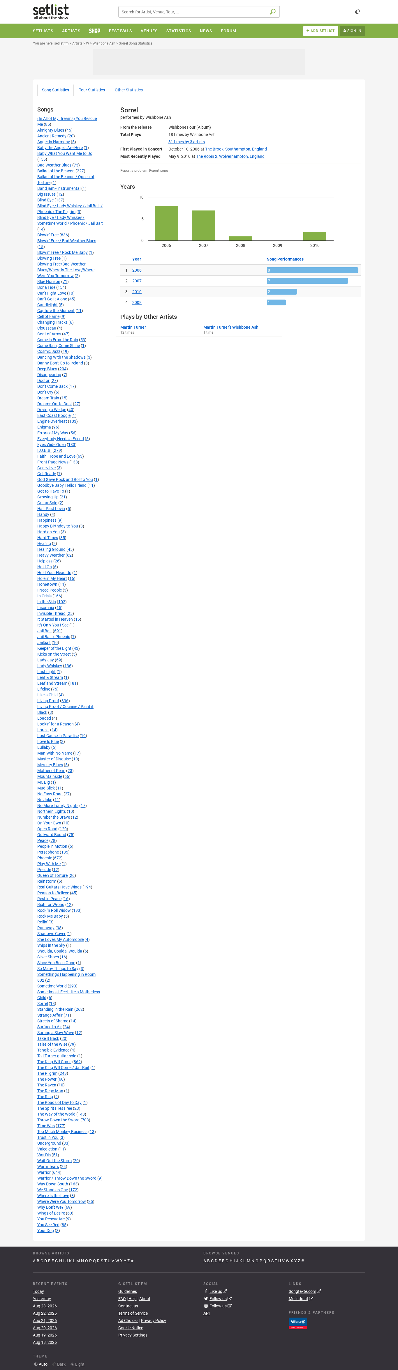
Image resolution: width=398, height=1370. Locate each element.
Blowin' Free (48, 235)
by (186, 141)
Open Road (47, 828)
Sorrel (42, 1003)
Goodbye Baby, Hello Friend (62, 485)
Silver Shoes (48, 957)
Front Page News (52, 462)
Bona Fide (46, 287)
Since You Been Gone (56, 962)
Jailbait (44, 642)
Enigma (44, 427)
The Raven (46, 1085)
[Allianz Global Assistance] (298, 1323)
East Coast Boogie (54, 415)
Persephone (48, 852)
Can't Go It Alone (52, 299)
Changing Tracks (52, 322)
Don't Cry (45, 392)
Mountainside (49, 776)
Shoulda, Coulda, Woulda (59, 951)
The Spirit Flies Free (54, 1108)
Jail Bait (44, 631)
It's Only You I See (52, 625)
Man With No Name (54, 753)
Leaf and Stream (52, 683)
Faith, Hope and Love (56, 456)
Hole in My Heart (52, 578)
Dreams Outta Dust (54, 403)
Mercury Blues (50, 764)
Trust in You (48, 1137)
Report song (158, 171)
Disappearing (49, 374)
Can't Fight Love (51, 293)
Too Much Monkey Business (62, 1131)
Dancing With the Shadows (61, 357)
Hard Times (47, 537)
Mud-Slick (46, 788)
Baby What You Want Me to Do (64, 153)
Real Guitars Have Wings (59, 887)
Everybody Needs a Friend (60, 438)
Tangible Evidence (53, 1050)
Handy (43, 514)
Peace (42, 840)
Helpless (44, 561)
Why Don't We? (50, 1207)
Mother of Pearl (51, 770)
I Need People (49, 590)
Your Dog (45, 1230)
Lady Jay (45, 660)
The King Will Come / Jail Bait (63, 1067)
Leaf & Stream (50, 677)
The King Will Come (54, 1061)
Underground (49, 1143)
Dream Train (48, 398)
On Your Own (49, 823)
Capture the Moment (56, 310)
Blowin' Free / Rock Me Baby (62, 252)
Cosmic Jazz (48, 351)
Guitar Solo (47, 502)
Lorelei (43, 730)
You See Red (48, 1224)
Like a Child (47, 695)
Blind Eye (45, 200)
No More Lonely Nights (57, 805)
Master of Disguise (54, 759)
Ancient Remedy (51, 136)
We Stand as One (52, 1189)
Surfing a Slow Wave (55, 1032)
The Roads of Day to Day (59, 1102)
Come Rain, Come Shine (58, 345)
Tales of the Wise (52, 1044)
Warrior (44, 1172)
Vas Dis (44, 1155)
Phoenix (44, 858)
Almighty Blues (50, 130)
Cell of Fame (48, 316)
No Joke (44, 799)
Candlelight (47, 304)
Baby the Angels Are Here (60, 147)
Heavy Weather (51, 555)
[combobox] (199, 12)
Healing (44, 543)
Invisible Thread (51, 613)
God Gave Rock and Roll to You (65, 479)
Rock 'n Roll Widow (54, 910)
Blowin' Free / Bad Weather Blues (66, 240)
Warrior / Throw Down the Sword (66, 1178)
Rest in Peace (49, 898)
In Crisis (44, 596)
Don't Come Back (52, 386)
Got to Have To (50, 491)
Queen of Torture (52, 875)
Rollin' (42, 922)
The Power (47, 1079)
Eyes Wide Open (51, 444)
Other (129, 90)
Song (55, 90)
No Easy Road (50, 794)
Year (136, 259)
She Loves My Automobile (60, 939)
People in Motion (52, 846)
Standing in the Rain (55, 1009)
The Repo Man (50, 1090)
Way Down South (52, 1184)
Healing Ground (51, 549)
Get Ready (46, 473)
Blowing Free (49, 258)
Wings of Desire (51, 1213)
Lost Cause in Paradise (58, 735)
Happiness (47, 520)
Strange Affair (50, 1015)
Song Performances (285, 259)
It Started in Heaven (55, 619)
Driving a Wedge (51, 409)
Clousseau (46, 328)
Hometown (47, 584)
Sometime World (52, 986)
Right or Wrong (50, 904)
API (206, 1313)
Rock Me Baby (50, 916)
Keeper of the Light (54, 648)
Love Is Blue (48, 741)
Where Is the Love (53, 1195)
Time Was (46, 1125)
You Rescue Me (51, 1219)
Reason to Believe (53, 893)
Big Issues (46, 194)
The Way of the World (56, 1114)
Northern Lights (51, 811)
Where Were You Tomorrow (61, 1201)
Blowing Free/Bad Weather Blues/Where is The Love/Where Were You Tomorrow (65, 270)
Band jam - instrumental (58, 188)
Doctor (43, 380)
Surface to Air (49, 1026)
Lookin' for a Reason (55, 724)
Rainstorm (46, 881)
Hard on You (48, 532)
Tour (92, 90)
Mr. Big (43, 782)
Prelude (44, 869)
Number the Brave (53, 817)
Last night (46, 671)
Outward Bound (51, 834)
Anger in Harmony (53, 141)
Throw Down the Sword (58, 1120)
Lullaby (43, 747)
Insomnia (45, 607)
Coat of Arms (49, 334)
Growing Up (48, 497)
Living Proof (48, 700)
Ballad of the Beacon (56, 171)
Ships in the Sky (51, 945)
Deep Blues (47, 369)
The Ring (45, 1096)
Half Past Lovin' (51, 508)
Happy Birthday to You (57, 526)
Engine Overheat (52, 421)
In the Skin (46, 601)
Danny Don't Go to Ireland (60, 363)
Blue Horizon (48, 281)
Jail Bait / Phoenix (53, 636)
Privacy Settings (132, 1335)
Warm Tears (48, 1166)
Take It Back (48, 1038)
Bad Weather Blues (54, 165)
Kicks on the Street (54, 654)
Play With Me (49, 863)
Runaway (45, 927)
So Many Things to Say (57, 968)
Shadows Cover (51, 933)
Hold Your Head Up (54, 572)
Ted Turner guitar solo (56, 1056)
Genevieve (46, 467)
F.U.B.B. (44, 450)
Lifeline (43, 689)
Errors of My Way (52, 433)
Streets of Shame (52, 1021)
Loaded (44, 718)
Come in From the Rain (57, 339)
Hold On (44, 566)
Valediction (47, 1149)
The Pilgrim (47, 1073)
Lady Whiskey (49, 665)
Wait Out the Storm (54, 1160)
